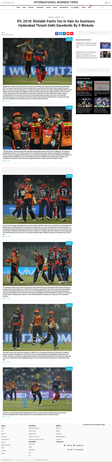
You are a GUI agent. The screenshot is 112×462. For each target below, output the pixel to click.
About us (59, 428)
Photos (3, 450)
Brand (58, 431)
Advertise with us (34, 428)
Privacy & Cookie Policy (36, 439)
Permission (32, 431)
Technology (39, 7)
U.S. (30, 455)
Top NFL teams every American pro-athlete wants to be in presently (101, 110)
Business (31, 7)
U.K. (30, 452)
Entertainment (64, 7)
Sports (55, 7)
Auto (2, 448)
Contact (58, 439)
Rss (71, 450)
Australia (31, 444)
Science (48, 7)
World (3, 433)
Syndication (32, 433)
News (24, 7)
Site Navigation (61, 436)
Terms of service (34, 436)
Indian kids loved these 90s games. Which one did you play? (102, 93)
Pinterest (79, 450)
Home (18, 7)
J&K (89, 7)
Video (83, 7)
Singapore (32, 449)
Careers (58, 433)
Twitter (68, 445)
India (3, 428)
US (2, 431)
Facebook (79, 445)
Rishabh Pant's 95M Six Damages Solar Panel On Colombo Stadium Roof (86, 45)
